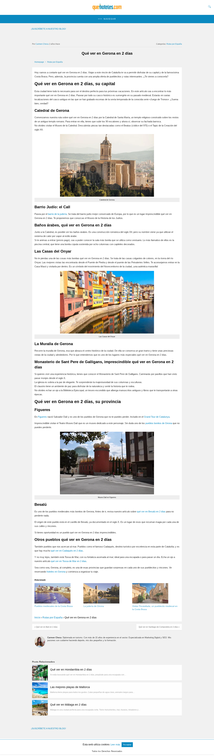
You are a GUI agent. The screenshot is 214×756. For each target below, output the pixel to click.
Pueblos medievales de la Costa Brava (53, 606)
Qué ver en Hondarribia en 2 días (71, 669)
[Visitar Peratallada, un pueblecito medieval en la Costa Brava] (150, 602)
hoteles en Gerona (56, 571)
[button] (107, 19)
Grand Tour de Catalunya (157, 416)
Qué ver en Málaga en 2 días (68, 704)
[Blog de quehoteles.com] (107, 10)
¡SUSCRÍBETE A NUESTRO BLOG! (48, 29)
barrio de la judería (57, 214)
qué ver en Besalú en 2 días (151, 511)
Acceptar (127, 744)
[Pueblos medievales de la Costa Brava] (52, 602)
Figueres (42, 416)
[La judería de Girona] (101, 602)
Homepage (39, 62)
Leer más (115, 744)
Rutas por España (174, 44)
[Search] (209, 7)
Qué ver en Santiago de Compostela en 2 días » (159, 627)
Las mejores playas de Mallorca (70, 687)
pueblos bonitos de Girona (158, 423)
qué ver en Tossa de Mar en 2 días (68, 561)
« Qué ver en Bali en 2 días (45, 627)
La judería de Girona (93, 606)
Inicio (37, 617)
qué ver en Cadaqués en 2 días (67, 550)
